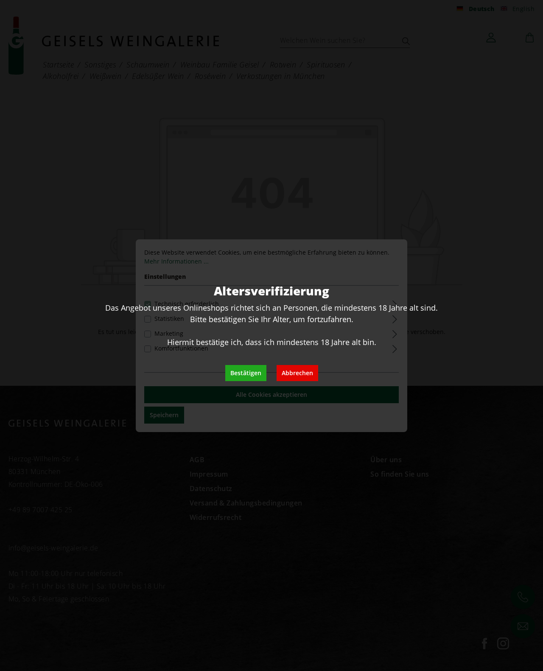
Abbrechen (297, 373)
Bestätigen (245, 373)
